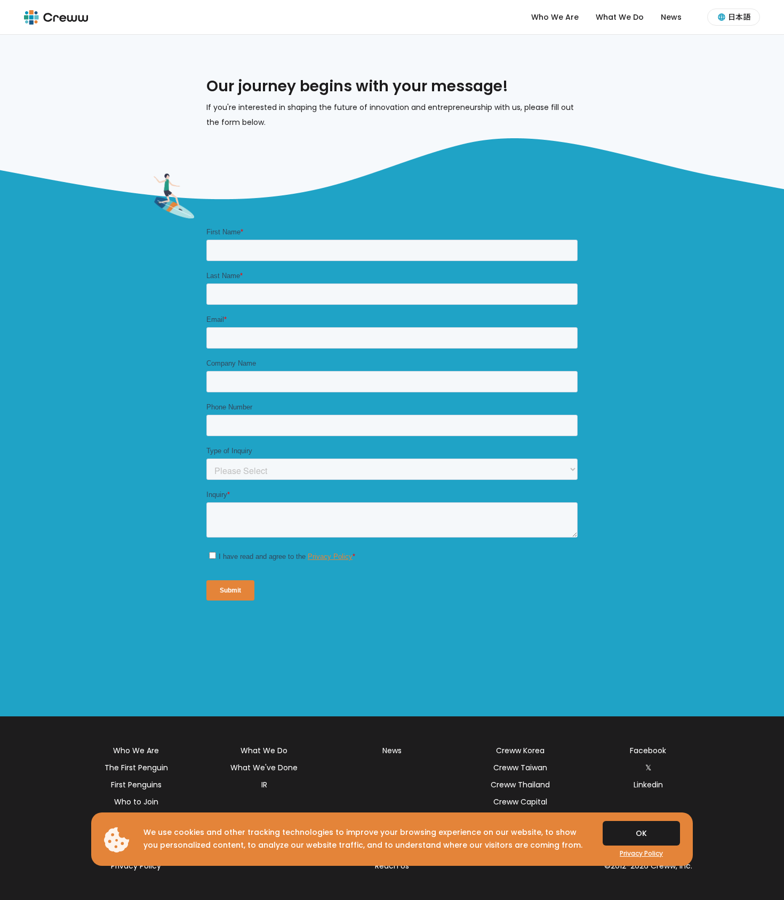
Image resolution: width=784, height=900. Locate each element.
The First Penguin (136, 767)
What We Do (620, 17)
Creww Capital (520, 801)
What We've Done (264, 767)
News (671, 17)
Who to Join (136, 801)
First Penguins (136, 784)
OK (641, 833)
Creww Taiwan (520, 767)
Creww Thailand (520, 784)
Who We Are (555, 17)
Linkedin (648, 784)
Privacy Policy (136, 866)
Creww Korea (520, 750)
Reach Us (392, 866)
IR (264, 784)
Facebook (648, 750)
